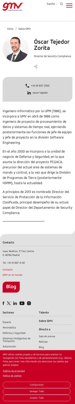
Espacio (7, 322)
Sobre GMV (24, 29)
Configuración (37, 385)
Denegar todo (37, 391)
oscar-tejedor (40, 92)
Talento (44, 312)
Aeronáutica (9, 327)
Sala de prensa (47, 336)
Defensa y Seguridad (14, 333)
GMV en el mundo (12, 275)
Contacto (8, 270)
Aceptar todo (37, 398)
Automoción (9, 346)
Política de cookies (12, 376)
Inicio (10, 29)
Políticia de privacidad (14, 371)
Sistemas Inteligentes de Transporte (17, 340)
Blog (11, 287)
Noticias (43, 342)
